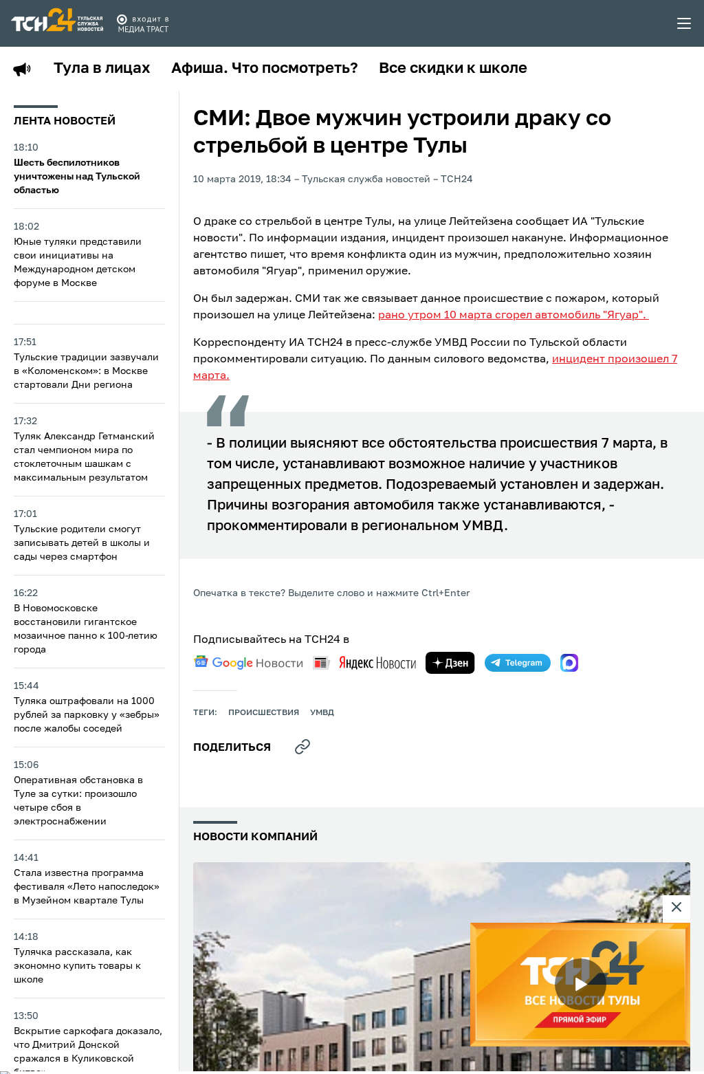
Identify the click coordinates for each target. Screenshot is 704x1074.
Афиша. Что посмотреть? (264, 68)
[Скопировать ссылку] (302, 747)
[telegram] (518, 663)
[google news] (248, 662)
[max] (569, 663)
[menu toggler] (684, 23)
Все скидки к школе (453, 68)
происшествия (263, 713)
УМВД (322, 713)
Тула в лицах (102, 68)
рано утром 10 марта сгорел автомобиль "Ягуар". (513, 315)
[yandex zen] (450, 663)
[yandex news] (364, 662)
